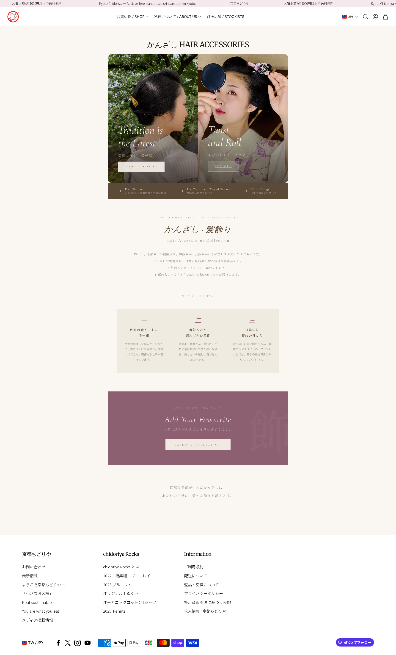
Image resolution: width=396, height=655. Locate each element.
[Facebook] (58, 643)
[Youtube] (87, 643)
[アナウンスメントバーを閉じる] (391, 3)
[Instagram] (77, 643)
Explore (223, 166)
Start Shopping (141, 166)
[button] (365, 17)
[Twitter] (68, 643)
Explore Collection (198, 444)
